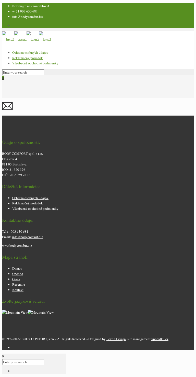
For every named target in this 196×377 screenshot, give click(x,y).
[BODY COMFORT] (26, 39)
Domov (17, 268)
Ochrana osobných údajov (30, 52)
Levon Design (116, 339)
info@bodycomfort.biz (27, 16)
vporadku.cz (159, 339)
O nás (16, 279)
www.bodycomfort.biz (17, 245)
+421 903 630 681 (25, 11)
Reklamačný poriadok (27, 57)
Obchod (17, 273)
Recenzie (18, 284)
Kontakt (17, 289)
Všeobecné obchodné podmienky (35, 63)
